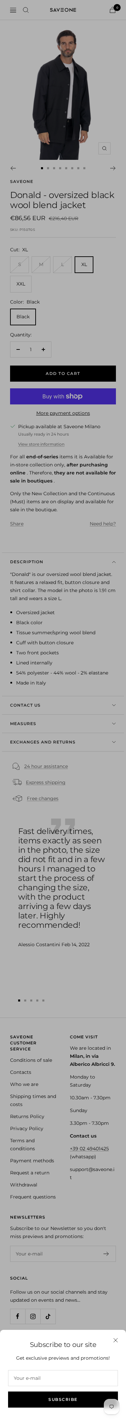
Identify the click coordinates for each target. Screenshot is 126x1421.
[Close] (115, 1340)
